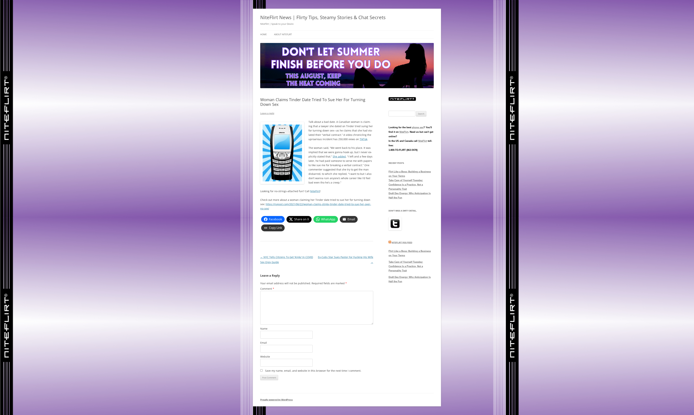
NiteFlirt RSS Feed (402, 242)
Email (263, 342)
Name (263, 328)
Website (265, 356)
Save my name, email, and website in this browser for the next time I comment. (313, 370)
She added (339, 156)
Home (263, 34)
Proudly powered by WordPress (276, 400)
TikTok (363, 139)
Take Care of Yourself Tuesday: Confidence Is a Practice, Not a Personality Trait (406, 184)
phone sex (417, 127)
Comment (267, 288)
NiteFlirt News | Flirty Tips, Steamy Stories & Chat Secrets (322, 17)
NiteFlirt (315, 191)
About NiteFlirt (283, 34)
